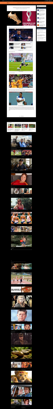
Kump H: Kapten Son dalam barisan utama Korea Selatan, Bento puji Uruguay (10, 129)
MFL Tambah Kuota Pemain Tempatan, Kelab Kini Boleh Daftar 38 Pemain (42, 25)
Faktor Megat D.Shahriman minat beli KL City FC (41, 32)
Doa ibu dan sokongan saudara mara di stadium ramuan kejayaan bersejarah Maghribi (17, 129)
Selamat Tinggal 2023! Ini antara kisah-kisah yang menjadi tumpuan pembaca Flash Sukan (41, 35)
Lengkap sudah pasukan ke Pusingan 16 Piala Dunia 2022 (25, 129)
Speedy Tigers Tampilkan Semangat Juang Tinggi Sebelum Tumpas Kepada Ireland (42, 18)
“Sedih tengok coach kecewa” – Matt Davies (41, 40)
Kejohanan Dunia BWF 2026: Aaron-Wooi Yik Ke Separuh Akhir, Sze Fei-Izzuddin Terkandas (42, 14)
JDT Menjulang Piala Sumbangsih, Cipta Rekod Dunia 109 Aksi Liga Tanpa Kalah (42, 11)
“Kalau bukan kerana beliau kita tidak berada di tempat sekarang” (41, 38)
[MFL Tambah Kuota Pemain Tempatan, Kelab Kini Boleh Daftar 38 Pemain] (38, 25)
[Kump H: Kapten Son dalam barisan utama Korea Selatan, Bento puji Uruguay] (10, 126)
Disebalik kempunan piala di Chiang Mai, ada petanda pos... (10, 0)
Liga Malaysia (43, 26)
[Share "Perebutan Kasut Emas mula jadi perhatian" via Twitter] (23, 116)
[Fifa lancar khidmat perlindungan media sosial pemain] (32, 126)
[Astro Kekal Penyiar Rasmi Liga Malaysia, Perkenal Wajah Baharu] (38, 22)
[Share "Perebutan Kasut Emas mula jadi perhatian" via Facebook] (21, 116)
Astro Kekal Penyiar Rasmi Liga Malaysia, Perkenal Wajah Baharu (42, 22)
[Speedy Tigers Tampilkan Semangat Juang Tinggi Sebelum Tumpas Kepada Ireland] (38, 18)
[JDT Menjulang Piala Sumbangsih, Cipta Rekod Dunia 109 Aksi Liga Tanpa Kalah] (38, 10)
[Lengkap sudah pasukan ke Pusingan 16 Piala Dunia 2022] (25, 126)
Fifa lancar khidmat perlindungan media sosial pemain (32, 129)
